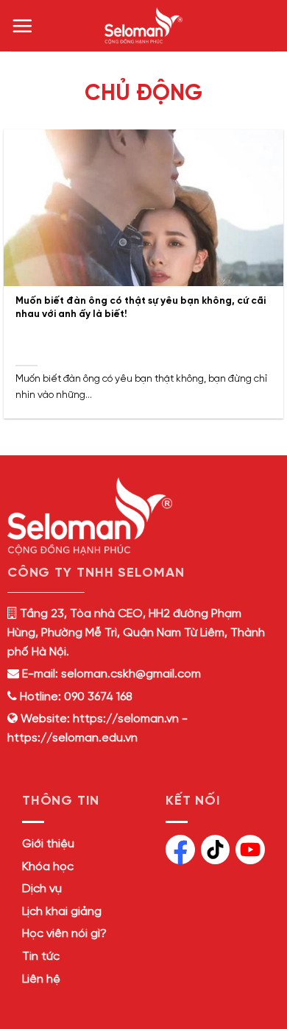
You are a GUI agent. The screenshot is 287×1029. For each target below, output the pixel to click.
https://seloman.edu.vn (72, 738)
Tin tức (41, 956)
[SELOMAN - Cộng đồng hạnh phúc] (143, 25)
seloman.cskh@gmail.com (131, 674)
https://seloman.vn (126, 719)
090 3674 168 (96, 697)
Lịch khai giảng (62, 911)
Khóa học (48, 867)
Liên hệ (41, 979)
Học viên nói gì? (64, 933)
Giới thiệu (48, 844)
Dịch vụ (42, 889)
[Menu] (22, 25)
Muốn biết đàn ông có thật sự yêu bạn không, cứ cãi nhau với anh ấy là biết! (140, 307)
